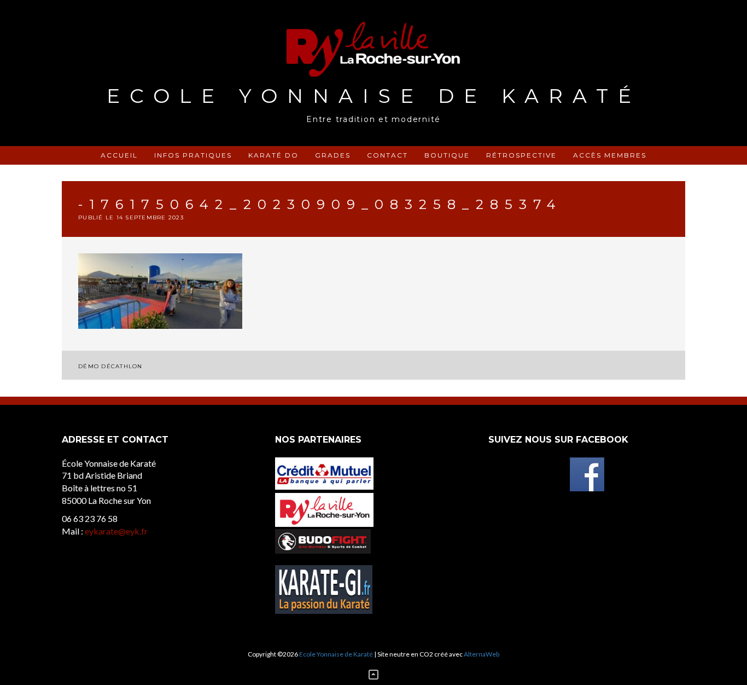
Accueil (119, 155)
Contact (387, 155)
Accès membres (609, 155)
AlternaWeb (481, 654)
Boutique (447, 155)
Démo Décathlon (110, 366)
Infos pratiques (193, 155)
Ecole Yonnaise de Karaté (374, 96)
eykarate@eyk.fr (116, 531)
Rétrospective (521, 155)
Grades (333, 155)
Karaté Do (273, 155)
